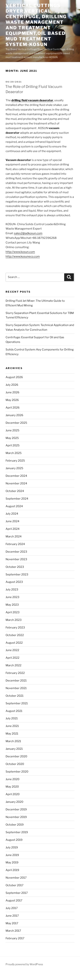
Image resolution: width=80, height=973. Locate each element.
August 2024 (14, 506)
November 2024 (16, 483)
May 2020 (12, 786)
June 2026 (12, 392)
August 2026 (14, 377)
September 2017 (17, 893)
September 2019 (17, 832)
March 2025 (14, 453)
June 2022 (12, 650)
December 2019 (16, 809)
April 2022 (12, 657)
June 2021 (12, 726)
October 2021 (14, 695)
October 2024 (15, 491)
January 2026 (14, 415)
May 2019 (12, 862)
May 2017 (12, 923)
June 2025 (12, 430)
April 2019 (12, 870)
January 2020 (14, 802)
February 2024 (15, 544)
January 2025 (14, 468)
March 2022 (13, 665)
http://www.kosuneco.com (23, 256)
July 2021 (12, 718)
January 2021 (14, 748)
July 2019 (12, 847)
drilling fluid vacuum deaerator (32, 100)
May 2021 (12, 733)
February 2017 (15, 938)
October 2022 (15, 635)
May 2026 (12, 400)
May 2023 (12, 604)
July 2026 (12, 384)
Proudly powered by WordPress (24, 964)
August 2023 (14, 582)
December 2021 (16, 680)
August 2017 (14, 900)
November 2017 (16, 877)
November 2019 (16, 817)
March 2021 (13, 741)
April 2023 (13, 612)
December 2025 (16, 422)
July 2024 (12, 513)
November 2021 (16, 688)
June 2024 (12, 521)
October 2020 (15, 764)
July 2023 (12, 589)
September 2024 (17, 498)
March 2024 (14, 536)
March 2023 (14, 620)
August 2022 (14, 642)
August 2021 (14, 711)
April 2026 (13, 407)
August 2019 (14, 840)
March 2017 (13, 930)
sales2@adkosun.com (28, 233)
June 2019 (12, 855)
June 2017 (12, 915)
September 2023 (17, 574)
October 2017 (14, 885)
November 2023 (16, 559)
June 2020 (12, 779)
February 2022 (15, 673)
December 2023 (16, 551)
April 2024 (13, 529)
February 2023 (15, 627)
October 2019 (15, 824)
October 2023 (15, 567)
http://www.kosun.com (20, 251)
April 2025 (13, 445)
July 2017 (12, 908)
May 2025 (12, 438)
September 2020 (17, 771)
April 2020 (13, 794)
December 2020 (16, 756)
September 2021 (17, 703)
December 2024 (16, 476)
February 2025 (15, 460)
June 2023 (12, 597)
